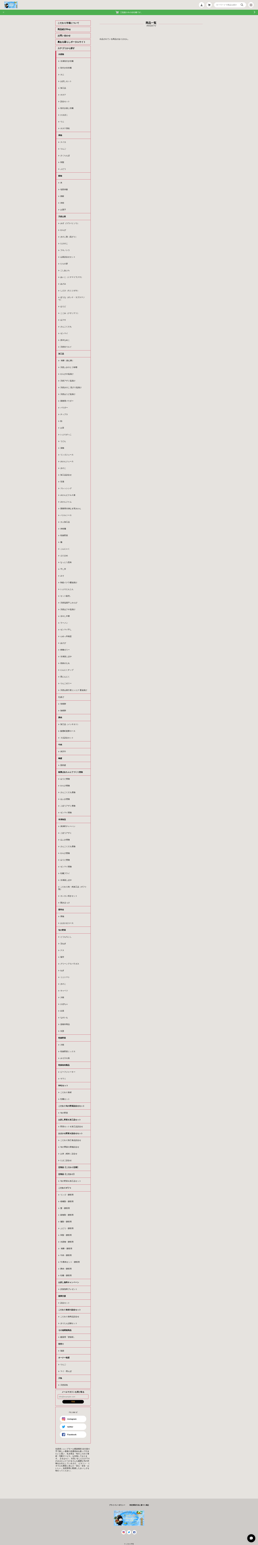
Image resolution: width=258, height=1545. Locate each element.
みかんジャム (66, 502)
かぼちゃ (64, 1004)
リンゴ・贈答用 (67, 1195)
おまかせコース (67, 923)
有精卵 (63, 704)
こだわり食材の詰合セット (69, 1310)
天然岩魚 (64, 1385)
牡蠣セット (65, 1099)
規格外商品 (65, 1024)
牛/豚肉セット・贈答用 (70, 1262)
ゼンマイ (64, 333)
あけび (63, 643)
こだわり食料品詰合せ (69, 1317)
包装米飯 (64, 189)
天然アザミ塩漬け (67, 381)
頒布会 (61, 909)
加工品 (63, 88)
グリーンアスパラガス (69, 964)
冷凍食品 (62, 819)
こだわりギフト (64, 1188)
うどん (63, 441)
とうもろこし (66, 937)
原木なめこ (65, 340)
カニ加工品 (65, 522)
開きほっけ (65, 903)
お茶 (62, 428)
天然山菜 (62, 216)
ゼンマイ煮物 (66, 812)
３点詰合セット (67, 738)
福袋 (62, 1351)
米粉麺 (63, 529)
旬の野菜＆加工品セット (70, 1181)
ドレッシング (66, 488)
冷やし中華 (65, 616)
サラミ (63, 1079)
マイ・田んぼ (66, 1371)
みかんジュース (67, 461)
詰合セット (65, 101)
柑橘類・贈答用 (67, 1201)
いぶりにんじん (67, 589)
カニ (62, 74)
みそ (62, 576)
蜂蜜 (60, 758)
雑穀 (62, 196)
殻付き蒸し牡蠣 (67, 108)
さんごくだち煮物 (67, 792)
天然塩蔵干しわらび (68, 603)
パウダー (64, 408)
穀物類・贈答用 (67, 1215)
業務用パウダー (67, 401)
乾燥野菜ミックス (67, 1051)
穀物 (60, 176)
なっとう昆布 (66, 562)
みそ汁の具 (65, 1058)
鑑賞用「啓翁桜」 (67, 1337)
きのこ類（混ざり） (68, 237)
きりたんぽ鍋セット (68, 1323)
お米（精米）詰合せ (68, 1154)
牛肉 (60, 745)
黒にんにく (65, 677)
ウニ (62, 122)
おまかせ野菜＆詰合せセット (70, 1133)
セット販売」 (66, 596)
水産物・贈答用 (67, 1242)
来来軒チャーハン (67, 826)
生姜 (62, 1031)
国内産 (63, 765)
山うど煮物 (65, 779)
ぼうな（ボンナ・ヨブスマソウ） (71, 298)
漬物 (62, 448)
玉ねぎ (63, 943)
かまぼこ (64, 115)
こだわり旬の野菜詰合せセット (71, 1106)
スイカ (63, 142)
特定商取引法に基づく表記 (139, 1505)
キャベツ (64, 991)
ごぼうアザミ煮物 (67, 806)
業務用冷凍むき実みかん (70, 508)
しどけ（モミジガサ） (69, 290)
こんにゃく (65, 549)
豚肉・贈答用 (66, 1269)
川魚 (60, 1378)
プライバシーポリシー (117, 1505)
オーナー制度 (64, 1358)
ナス (62, 950)
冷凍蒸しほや (66, 656)
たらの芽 (64, 264)
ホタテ (63, 95)
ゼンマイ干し (66, 629)
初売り (61, 1344)
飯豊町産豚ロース (67, 731)
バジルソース (66, 515)
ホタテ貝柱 (65, 128)
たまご (61, 697)
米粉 (62, 203)
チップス (64, 414)
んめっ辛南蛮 (66, 636)
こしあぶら (65, 270)
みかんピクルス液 (67, 495)
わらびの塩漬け (67, 374)
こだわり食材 (66, 1092)
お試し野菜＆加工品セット (69, 1120)
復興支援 (62, 1296)
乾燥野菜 (64, 535)
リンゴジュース (67, 455)
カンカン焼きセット (68, 896)
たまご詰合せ (66, 1160)
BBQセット (63, 1085)
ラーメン (64, 623)
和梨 (62, 162)
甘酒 (62, 482)
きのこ (63, 468)
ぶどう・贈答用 (67, 1228)
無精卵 (63, 710)
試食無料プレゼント (68, 1289)
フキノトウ (65, 250)
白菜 (62, 1011)
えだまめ (64, 556)
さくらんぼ (65, 155)
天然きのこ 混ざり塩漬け (71, 387)
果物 (60, 135)
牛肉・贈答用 (66, 1255)
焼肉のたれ (65, 663)
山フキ (63, 320)
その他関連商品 (64, 1330)
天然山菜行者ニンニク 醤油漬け (73, 690)
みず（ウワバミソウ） (69, 223)
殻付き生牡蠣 (66, 68)
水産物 (61, 54)
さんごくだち (66, 327)
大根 (62, 997)
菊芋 (62, 957)
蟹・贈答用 (65, 1208)
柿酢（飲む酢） (67, 360)
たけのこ (64, 243)
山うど (63, 306)
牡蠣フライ (65, 873)
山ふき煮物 (65, 799)
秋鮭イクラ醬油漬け (68, 582)
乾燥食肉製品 (64, 1065)
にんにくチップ (67, 670)
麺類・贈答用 (66, 1222)
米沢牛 (63, 751)
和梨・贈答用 (66, 1235)
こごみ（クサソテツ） (69, 313)
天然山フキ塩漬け (67, 609)
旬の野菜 (62, 930)
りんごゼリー (66, 683)
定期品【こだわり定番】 (68, 1167)
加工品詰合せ (66, 475)
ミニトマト (65, 977)
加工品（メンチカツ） (69, 724)
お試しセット (66, 81)
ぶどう (63, 169)
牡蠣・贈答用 (66, 1275)
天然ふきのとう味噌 (68, 367)
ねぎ (62, 970)
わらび (63, 230)
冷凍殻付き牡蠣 (67, 61)
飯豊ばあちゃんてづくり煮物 (70, 772)
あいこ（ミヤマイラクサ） (71, 277)
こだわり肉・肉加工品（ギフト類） (72, 888)
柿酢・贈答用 (66, 1248)
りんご (63, 149)
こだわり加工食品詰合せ (70, 1140)
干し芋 (63, 569)
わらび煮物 (65, 786)
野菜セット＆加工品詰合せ (71, 1126)
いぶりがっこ (66, 434)
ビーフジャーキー (67, 1072)
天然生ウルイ (66, 347)
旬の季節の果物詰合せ (69, 1147)
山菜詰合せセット (67, 257)
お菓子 (63, 210)
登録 (73, 1402)
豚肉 (60, 717)
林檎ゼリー (65, 650)
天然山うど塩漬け (67, 394)
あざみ (63, 284)
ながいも (64, 1017)
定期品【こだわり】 (66, 1174)
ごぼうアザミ (66, 833)
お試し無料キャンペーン (68, 1282)
